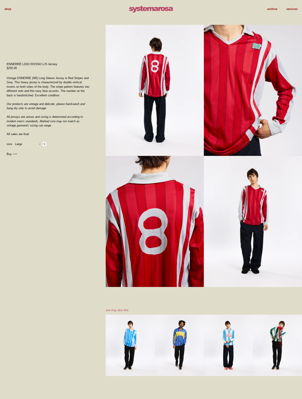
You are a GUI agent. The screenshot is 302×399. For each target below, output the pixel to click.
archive (272, 9)
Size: (10, 144)
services (292, 9)
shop (7, 9)
